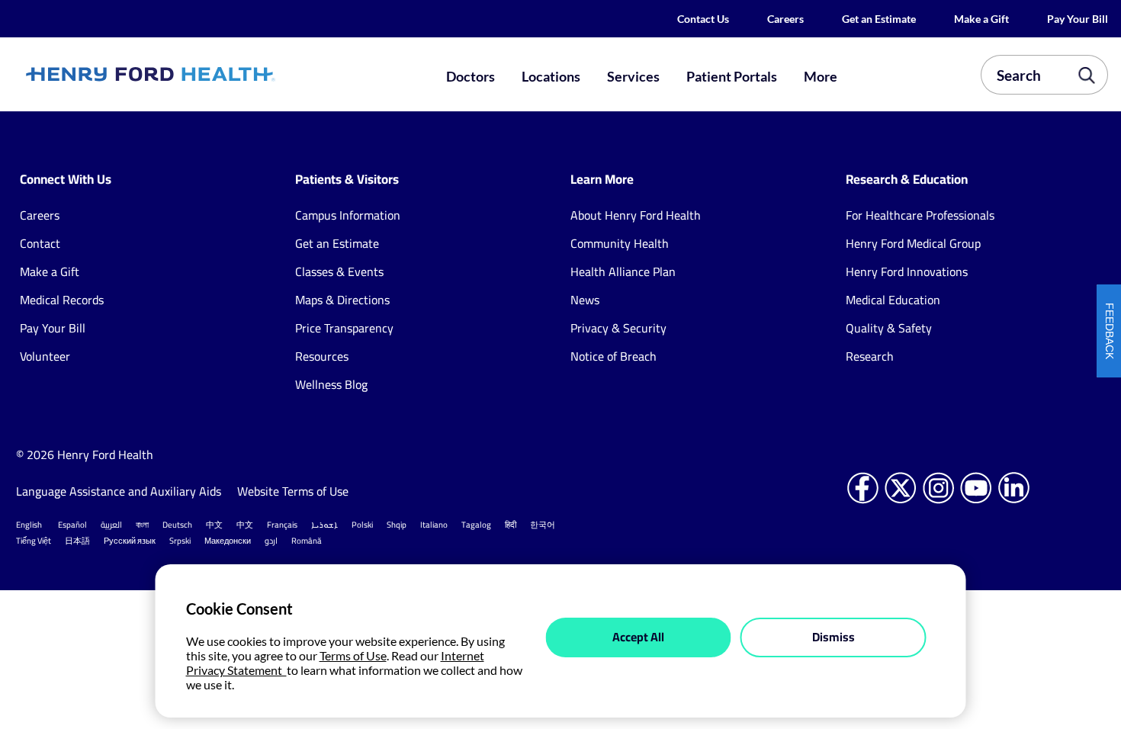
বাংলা (142, 524)
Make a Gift (981, 18)
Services (633, 76)
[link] (204, 74)
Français (282, 524)
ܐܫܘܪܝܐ (324, 524)
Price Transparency (344, 327)
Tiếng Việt (33, 540)
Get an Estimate (879, 18)
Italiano (434, 524)
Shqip (396, 524)
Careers (785, 18)
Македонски (227, 540)
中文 (214, 524)
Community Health (619, 243)
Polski (362, 524)
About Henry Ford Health (635, 215)
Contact (40, 243)
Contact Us (703, 18)
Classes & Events (339, 271)
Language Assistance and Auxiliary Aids (118, 491)
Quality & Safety (889, 327)
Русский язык (130, 540)
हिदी (510, 524)
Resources (322, 356)
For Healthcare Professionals (920, 215)
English (29, 524)
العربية (111, 524)
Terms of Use (353, 655)
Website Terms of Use (293, 491)
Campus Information (347, 215)
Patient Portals (731, 76)
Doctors (470, 76)
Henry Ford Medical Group (913, 243)
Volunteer (45, 356)
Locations (551, 76)
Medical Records (62, 299)
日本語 (77, 540)
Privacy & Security (618, 327)
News (584, 299)
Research (870, 356)
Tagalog (476, 524)
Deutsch (177, 524)
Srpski (180, 540)
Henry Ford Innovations (907, 271)
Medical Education (893, 299)
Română (306, 540)
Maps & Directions (342, 299)
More (820, 76)
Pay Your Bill (1077, 18)
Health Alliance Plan (623, 271)
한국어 (542, 524)
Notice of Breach (613, 356)
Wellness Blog (331, 384)
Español (72, 524)
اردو (271, 540)
